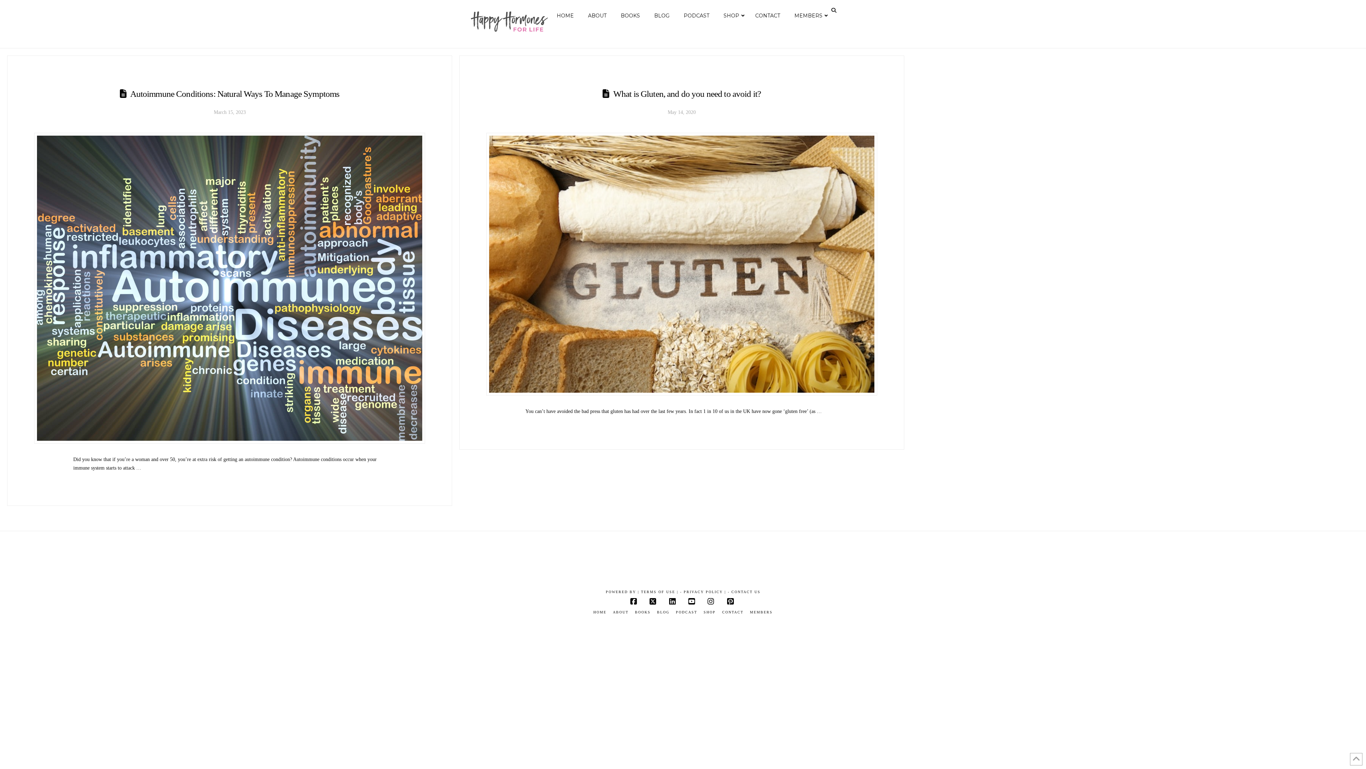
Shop (710, 612)
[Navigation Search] (834, 10)
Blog (663, 612)
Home (600, 612)
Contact (732, 612)
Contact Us (746, 592)
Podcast (686, 612)
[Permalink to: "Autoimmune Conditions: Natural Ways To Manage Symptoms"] (229, 288)
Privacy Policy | (705, 592)
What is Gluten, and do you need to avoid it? (687, 94)
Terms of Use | (659, 592)
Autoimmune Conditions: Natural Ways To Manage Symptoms (235, 94)
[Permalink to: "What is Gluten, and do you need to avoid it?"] (681, 264)
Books (643, 612)
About (621, 612)
